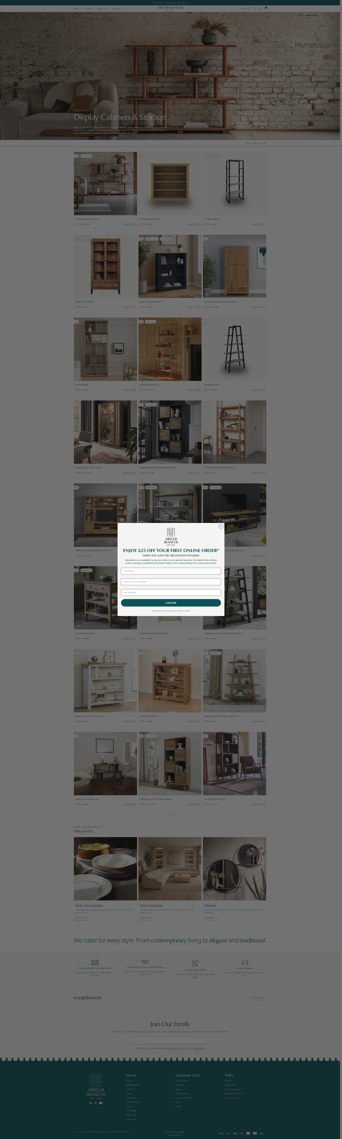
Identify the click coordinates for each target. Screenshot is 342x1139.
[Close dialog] (221, 526)
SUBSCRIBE (171, 602)
